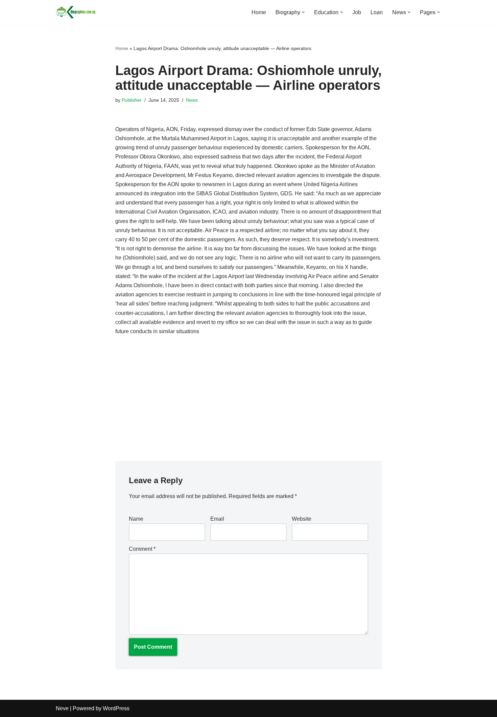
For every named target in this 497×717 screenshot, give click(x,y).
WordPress (116, 708)
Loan (377, 12)
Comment (142, 549)
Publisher (132, 100)
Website (301, 519)
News (192, 100)
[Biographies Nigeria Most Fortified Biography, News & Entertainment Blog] (76, 12)
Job (356, 12)
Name (136, 519)
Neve (62, 708)
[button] (303, 12)
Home (259, 12)
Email (217, 519)
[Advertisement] (248, 393)
